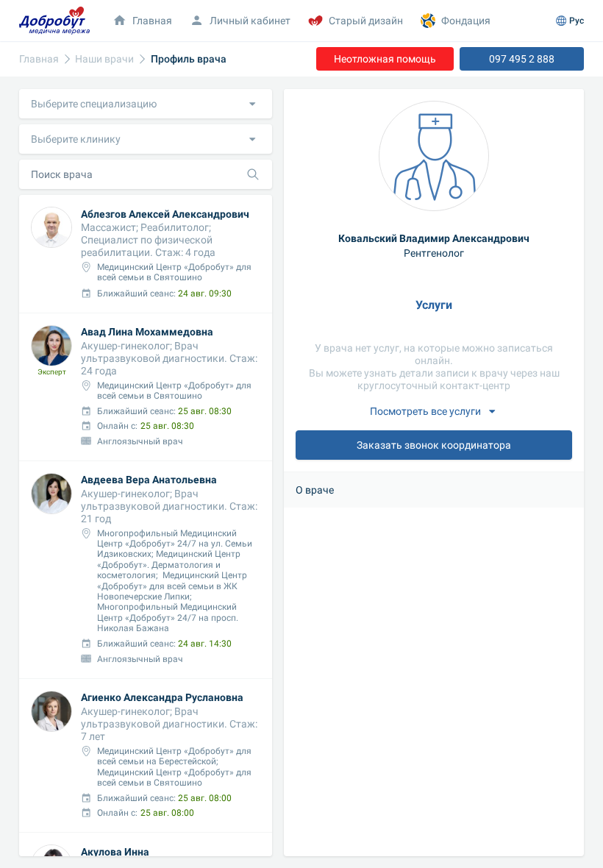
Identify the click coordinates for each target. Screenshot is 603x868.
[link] (39, 59)
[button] (145, 103)
